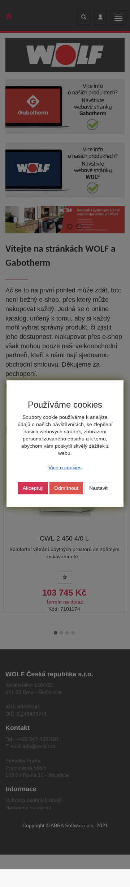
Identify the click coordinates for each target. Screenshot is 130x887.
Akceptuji (33, 488)
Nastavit (98, 488)
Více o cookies (65, 467)
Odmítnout (66, 488)
